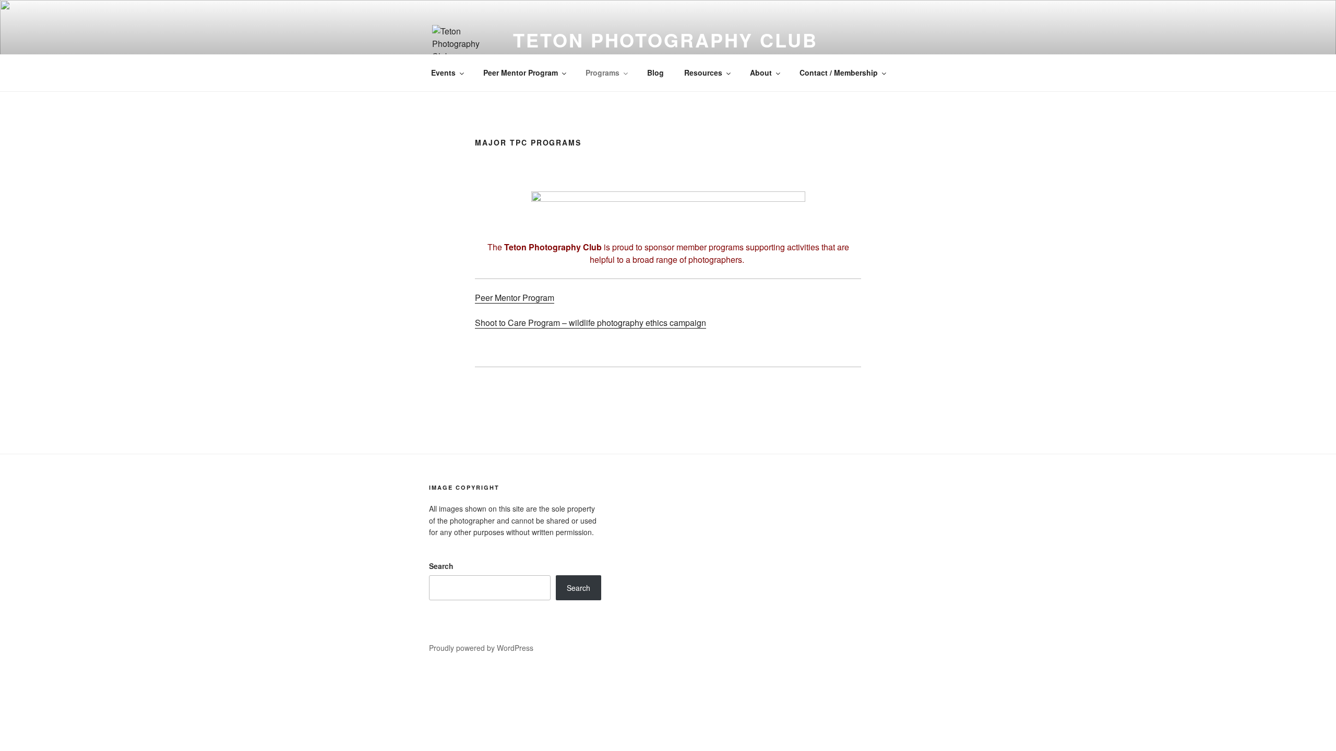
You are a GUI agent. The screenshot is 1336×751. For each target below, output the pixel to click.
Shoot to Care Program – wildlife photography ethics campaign (590, 323)
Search (441, 566)
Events (443, 72)
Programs (602, 72)
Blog (655, 72)
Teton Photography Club (665, 39)
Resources (703, 72)
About (761, 72)
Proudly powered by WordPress (481, 648)
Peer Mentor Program (520, 72)
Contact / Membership (839, 72)
